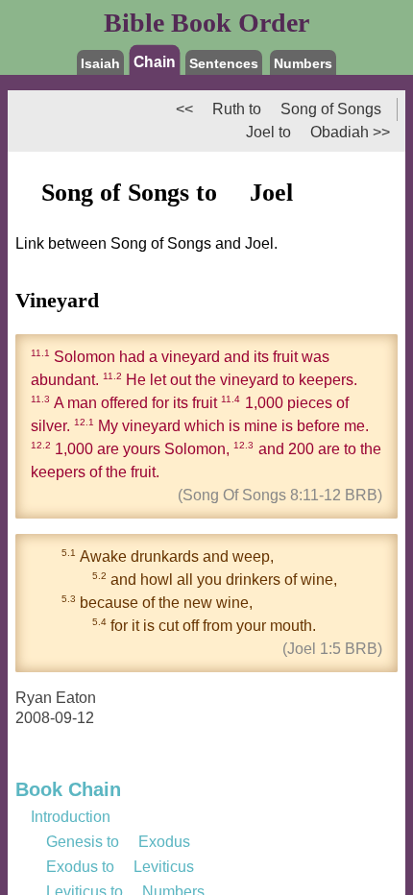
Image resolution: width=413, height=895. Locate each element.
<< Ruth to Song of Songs (278, 109)
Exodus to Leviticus (112, 867)
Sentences (223, 63)
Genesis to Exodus (110, 842)
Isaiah (100, 63)
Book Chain (68, 789)
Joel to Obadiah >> (310, 132)
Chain (155, 61)
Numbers (303, 63)
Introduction (70, 817)
